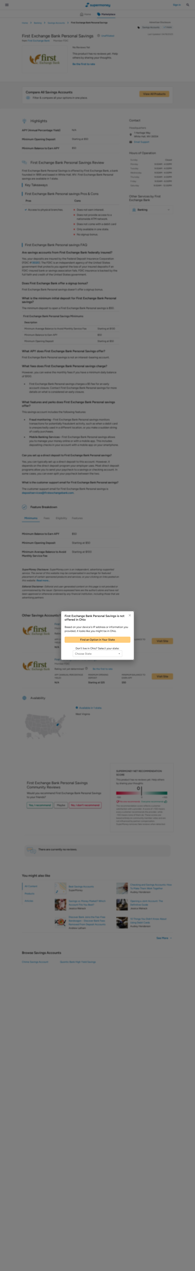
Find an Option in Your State (97, 639)
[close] (130, 615)
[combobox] (97, 653)
